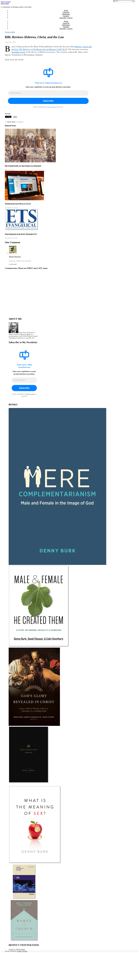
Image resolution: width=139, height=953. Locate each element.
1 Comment (19, 122)
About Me (66, 12)
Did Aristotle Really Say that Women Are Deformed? (23, 166)
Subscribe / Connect (66, 18)
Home (66, 10)
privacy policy (51, 107)
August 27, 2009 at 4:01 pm (18, 261)
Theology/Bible (10, 32)
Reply (29, 261)
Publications (66, 14)
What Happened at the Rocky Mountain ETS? (21, 234)
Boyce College (25, 334)
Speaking (66, 16)
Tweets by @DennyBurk (17, 949)
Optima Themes (22, 951)
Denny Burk (5, 3)
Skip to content (5, 2)
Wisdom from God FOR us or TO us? (18, 204)
